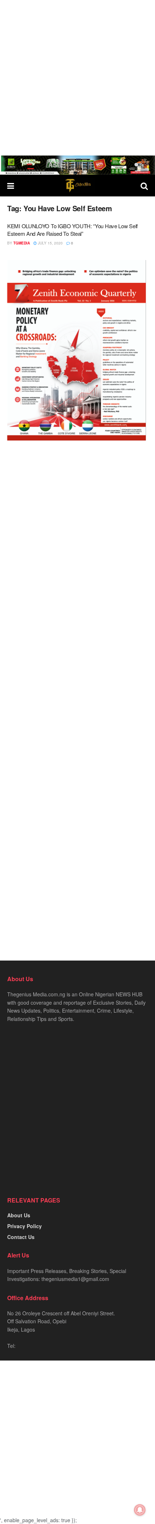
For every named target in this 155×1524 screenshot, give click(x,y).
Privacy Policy (24, 1226)
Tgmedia (21, 243)
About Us (18, 1215)
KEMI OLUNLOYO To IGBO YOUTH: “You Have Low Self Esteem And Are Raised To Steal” (72, 229)
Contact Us (21, 1236)
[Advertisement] (77, 78)
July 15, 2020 (50, 243)
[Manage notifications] (140, 1510)
